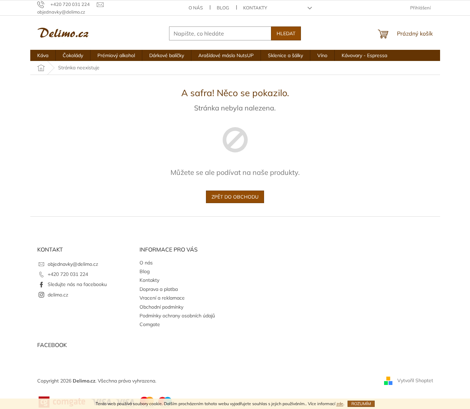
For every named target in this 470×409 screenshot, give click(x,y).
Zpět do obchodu (235, 197)
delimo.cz (58, 295)
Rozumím (361, 403)
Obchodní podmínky (161, 307)
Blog (223, 7)
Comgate (150, 324)
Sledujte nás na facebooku (77, 284)
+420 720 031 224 (68, 274)
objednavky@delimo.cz (73, 264)
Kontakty (255, 7)
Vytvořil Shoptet (415, 380)
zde (339, 403)
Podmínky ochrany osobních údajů (177, 315)
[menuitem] (42, 55)
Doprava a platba (159, 289)
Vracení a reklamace (162, 298)
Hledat (286, 33)
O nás (196, 7)
